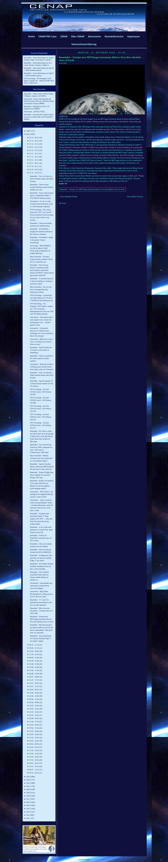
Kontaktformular (114, 36)
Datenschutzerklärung (83, 44)
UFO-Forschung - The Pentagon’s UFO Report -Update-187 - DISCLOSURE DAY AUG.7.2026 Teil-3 (39, 81)
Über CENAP (77, 36)
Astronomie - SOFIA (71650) (34, 112)
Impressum (133, 36)
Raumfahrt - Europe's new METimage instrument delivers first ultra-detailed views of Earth (92, 189)
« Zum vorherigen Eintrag (68, 196)
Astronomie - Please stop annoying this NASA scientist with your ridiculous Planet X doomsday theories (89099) (39, 101)
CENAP (64, 36)
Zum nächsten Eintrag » (135, 196)
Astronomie (94, 36)
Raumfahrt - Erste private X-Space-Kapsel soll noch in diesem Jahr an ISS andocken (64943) (38, 117)
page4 (88, 859)
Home (31, 36)
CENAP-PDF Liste (47, 36)
